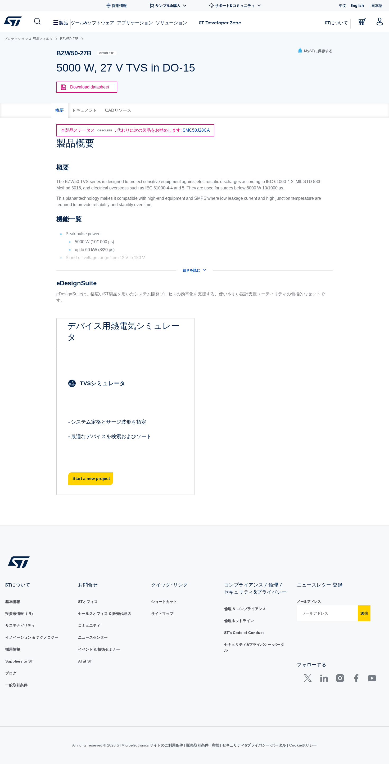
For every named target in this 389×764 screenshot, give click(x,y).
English (357, 5)
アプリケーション (135, 22)
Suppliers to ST (19, 661)
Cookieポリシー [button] (302, 745)
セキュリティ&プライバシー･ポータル (254, 745)
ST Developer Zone (220, 23)
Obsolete (106, 53)
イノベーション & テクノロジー (31, 637)
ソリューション (171, 22)
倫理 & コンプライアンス (245, 609)
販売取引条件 (197, 745)
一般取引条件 (16, 685)
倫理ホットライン (239, 621)
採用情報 (12, 649)
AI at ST (85, 661)
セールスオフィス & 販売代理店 (104, 613)
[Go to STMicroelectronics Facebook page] (356, 679)
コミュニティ (89, 625)
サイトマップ (162, 613)
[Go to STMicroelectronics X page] (309, 679)
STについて (336, 22)
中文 (342, 5)
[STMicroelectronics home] (14, 21)
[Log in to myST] (380, 21)
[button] (36, 21)
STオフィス (88, 601)
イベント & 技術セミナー (99, 649)
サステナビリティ (20, 625)
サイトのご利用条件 (167, 745)
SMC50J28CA (196, 130)
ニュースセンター (93, 637)
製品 (63, 22)
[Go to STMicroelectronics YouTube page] (372, 679)
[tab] (59, 110)
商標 (215, 745)
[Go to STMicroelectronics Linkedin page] (323, 679)
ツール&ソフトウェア (92, 22)
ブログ (10, 673)
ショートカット (164, 601)
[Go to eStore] (362, 21)
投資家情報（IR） (20, 613)
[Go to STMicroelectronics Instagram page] (340, 679)
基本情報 (12, 601)
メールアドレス (309, 601)
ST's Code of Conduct (244, 632)
